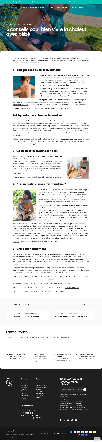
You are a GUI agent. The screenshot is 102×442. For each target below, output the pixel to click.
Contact (23, 398)
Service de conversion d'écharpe (24, 389)
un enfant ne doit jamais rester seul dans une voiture (57, 233)
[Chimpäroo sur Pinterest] (20, 2)
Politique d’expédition (11, 437)
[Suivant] (69, 2)
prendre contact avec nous (54, 291)
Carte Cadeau (25, 383)
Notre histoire (24, 393)
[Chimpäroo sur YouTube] (13, 2)
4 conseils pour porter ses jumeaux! (26, 316)
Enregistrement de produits (41, 388)
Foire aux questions (72, 287)
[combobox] (76, 2)
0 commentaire (85, 304)
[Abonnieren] (84, 389)
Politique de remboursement (13, 434)
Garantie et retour (41, 385)
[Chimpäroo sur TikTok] (16, 2)
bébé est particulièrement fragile (75, 58)
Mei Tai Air (53, 242)
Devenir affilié (25, 385)
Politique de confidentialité (40, 392)
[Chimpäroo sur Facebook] (6, 2)
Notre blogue (24, 395)
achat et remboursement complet (16, 357)
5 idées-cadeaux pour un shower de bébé (71, 316)
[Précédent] (32, 2)
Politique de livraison (39, 396)
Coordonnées (20, 437)
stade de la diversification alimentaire (37, 139)
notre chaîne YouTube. (63, 284)
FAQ (37, 383)
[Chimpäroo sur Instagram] (10, 2)
